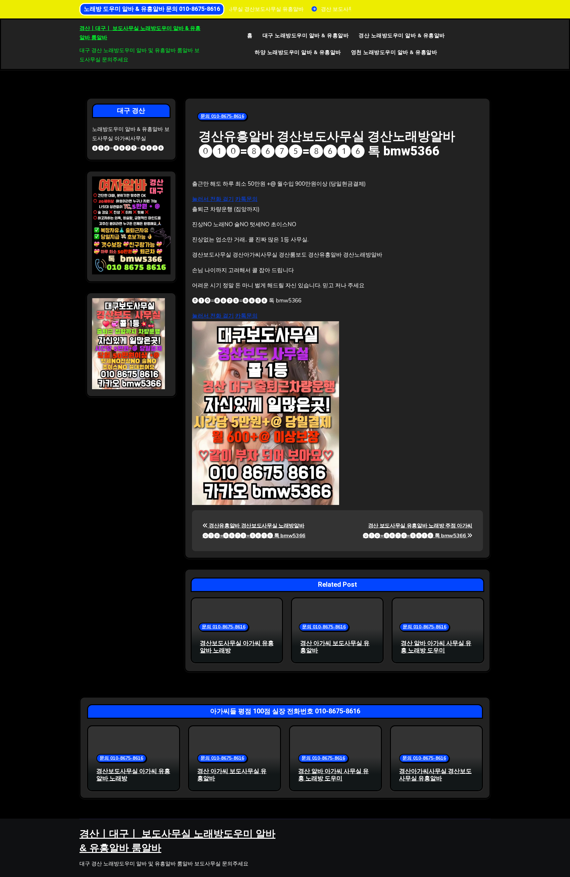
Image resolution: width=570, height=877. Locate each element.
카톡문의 (246, 199)
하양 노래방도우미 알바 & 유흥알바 (298, 52)
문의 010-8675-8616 (222, 116)
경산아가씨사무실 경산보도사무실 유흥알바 (435, 775)
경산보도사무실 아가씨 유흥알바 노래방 (237, 647)
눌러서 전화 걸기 (213, 199)
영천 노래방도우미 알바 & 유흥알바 (394, 52)
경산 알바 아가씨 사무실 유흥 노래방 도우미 (436, 647)
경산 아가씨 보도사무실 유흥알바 (334, 647)
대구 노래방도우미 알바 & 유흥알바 (306, 35)
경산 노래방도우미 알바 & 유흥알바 (402, 35)
